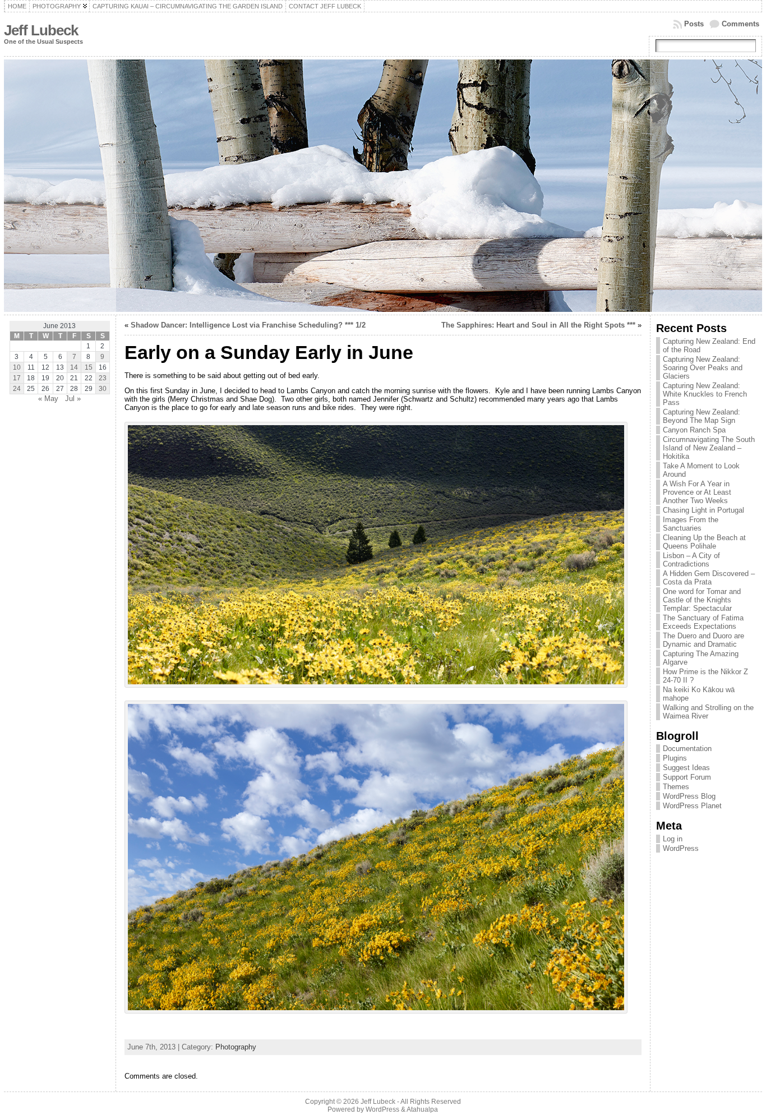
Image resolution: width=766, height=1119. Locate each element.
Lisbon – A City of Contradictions (691, 559)
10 (17, 367)
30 (103, 388)
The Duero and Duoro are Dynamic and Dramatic (703, 640)
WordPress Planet (692, 806)
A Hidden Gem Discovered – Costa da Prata (709, 577)
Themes (676, 786)
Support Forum (687, 777)
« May (48, 398)
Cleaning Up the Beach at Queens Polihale (704, 541)
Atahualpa (422, 1109)
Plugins (675, 758)
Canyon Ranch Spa (694, 430)
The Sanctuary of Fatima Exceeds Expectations (703, 622)
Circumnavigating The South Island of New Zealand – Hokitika (709, 448)
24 (17, 388)
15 (89, 367)
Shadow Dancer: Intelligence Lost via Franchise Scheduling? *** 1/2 (248, 325)
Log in (672, 839)
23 (103, 378)
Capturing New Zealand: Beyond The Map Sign (701, 416)
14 (74, 367)
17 (17, 378)
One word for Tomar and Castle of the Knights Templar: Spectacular (702, 600)
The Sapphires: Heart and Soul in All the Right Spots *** (538, 325)
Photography (235, 1047)
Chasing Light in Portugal (703, 510)
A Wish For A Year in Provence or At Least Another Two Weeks (697, 492)
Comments (740, 24)
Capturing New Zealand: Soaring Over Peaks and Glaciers (702, 367)
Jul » (73, 398)
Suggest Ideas (686, 767)
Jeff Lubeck (41, 30)
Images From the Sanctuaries (690, 523)
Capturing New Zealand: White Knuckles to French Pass (705, 394)
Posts (694, 24)
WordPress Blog (689, 796)
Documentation (687, 748)
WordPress (681, 848)
